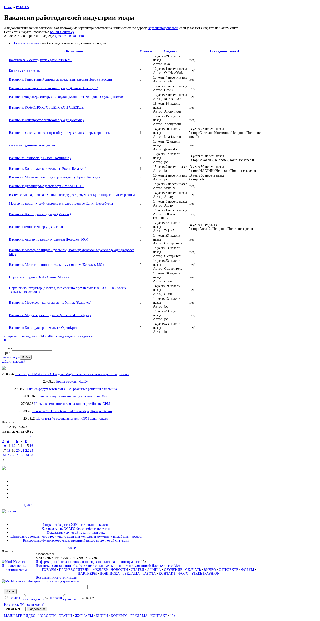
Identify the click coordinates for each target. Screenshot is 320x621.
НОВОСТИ (119, 569)
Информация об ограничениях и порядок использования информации (88, 562)
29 (27, 455)
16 (31, 446)
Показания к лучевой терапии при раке (76, 532)
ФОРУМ (247, 569)
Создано (170, 51)
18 (9, 450)
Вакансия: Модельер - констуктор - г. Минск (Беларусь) (50, 302)
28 (22, 455)
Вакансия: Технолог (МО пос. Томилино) (40, 158)
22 (27, 450)
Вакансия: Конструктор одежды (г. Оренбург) (43, 328)
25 (9, 455)
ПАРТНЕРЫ (87, 573)
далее (28, 505)
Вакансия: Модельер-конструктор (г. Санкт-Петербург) (50, 315)
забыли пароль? (13, 361)
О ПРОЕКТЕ (228, 569)
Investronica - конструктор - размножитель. (40, 60)
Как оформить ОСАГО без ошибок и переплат (76, 528)
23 (31, 450)
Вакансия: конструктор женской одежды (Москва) (46, 120)
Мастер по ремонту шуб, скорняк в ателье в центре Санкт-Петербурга (61, 203)
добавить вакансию (69, 36)
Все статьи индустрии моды (56, 577)
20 (18, 450)
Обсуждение (73, 51)
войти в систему (62, 32)
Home (8, 7)
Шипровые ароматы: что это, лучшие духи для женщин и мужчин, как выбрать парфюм (76, 536)
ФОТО (183, 573)
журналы (69, 599)
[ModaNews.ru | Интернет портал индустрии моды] (19, 569)
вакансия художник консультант (33, 145)
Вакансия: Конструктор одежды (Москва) (40, 214)
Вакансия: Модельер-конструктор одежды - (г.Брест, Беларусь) (55, 177)
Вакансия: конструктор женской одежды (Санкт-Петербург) (53, 88)
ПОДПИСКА (110, 573)
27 (18, 455)
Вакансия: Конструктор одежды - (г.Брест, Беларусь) (47, 168)
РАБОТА (22, 7)
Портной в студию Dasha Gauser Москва (39, 277)
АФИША (154, 569)
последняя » (84, 336)
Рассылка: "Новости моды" (24, 604)
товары (14, 597)
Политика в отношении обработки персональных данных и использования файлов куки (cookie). (108, 565)
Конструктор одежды (24, 70)
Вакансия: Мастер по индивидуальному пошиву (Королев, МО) (56, 264)
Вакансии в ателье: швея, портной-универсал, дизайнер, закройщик (59, 133)
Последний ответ (223, 51)
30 (31, 455)
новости (56, 597)
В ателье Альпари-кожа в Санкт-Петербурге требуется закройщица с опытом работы (72, 195)
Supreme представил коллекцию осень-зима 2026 (72, 396)
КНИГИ (102, 616)
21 (22, 450)
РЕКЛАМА (131, 573)
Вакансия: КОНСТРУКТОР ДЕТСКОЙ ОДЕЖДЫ (46, 107)
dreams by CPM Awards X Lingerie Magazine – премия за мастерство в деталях (72, 374)
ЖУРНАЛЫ (84, 616)
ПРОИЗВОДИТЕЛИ (74, 569)
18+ (172, 616)
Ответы (146, 51)
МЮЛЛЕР (100, 569)
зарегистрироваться (163, 28)
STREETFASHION (205, 573)
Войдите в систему (26, 43)
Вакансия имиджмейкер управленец (36, 227)
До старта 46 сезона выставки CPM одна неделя (72, 418)
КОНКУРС (119, 616)
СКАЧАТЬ (193, 569)
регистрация (11, 357)
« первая (10, 336)
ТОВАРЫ (49, 569)
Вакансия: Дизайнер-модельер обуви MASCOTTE (46, 186)
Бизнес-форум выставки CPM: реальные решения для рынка (72, 389)
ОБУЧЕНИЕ (173, 569)
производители (33, 599)
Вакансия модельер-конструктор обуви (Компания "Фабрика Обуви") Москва (67, 97)
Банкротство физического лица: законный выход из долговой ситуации (76, 540)
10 (4, 446)
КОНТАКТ (167, 573)
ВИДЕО (210, 569)
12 (13, 446)
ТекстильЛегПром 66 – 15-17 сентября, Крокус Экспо (72, 411)
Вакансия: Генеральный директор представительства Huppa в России (60, 79)
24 (4, 455)
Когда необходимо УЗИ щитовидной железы (76, 525)
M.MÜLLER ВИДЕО (19, 616)
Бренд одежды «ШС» (72, 381)
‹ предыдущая (27, 336)
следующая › (65, 336)
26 (13, 455)
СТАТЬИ (137, 569)
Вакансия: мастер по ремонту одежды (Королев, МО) (48, 239)
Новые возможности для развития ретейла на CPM (72, 404)
